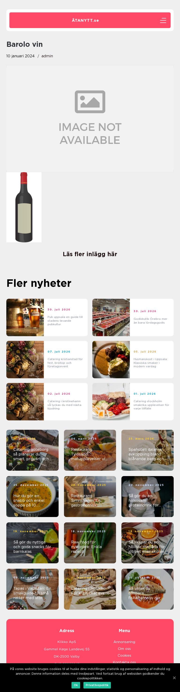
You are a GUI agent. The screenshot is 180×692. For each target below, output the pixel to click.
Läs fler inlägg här (90, 254)
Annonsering (124, 642)
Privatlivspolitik (97, 685)
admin (47, 56)
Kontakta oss (124, 662)
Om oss (124, 649)
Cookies (124, 655)
